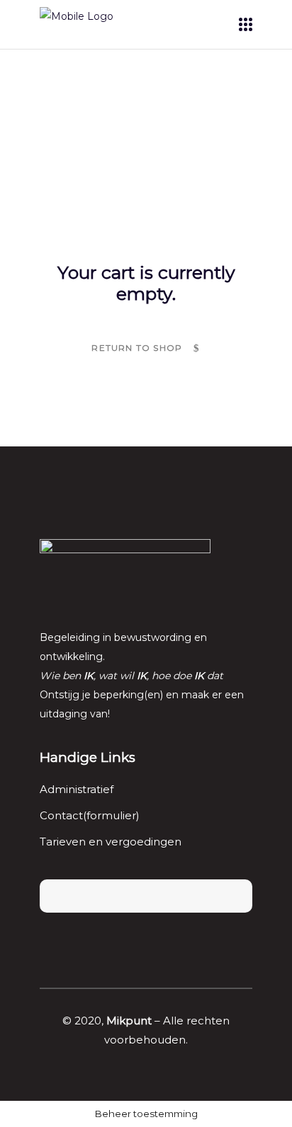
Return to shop (138, 347)
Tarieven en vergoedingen (110, 841)
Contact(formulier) (90, 815)
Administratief (76, 789)
